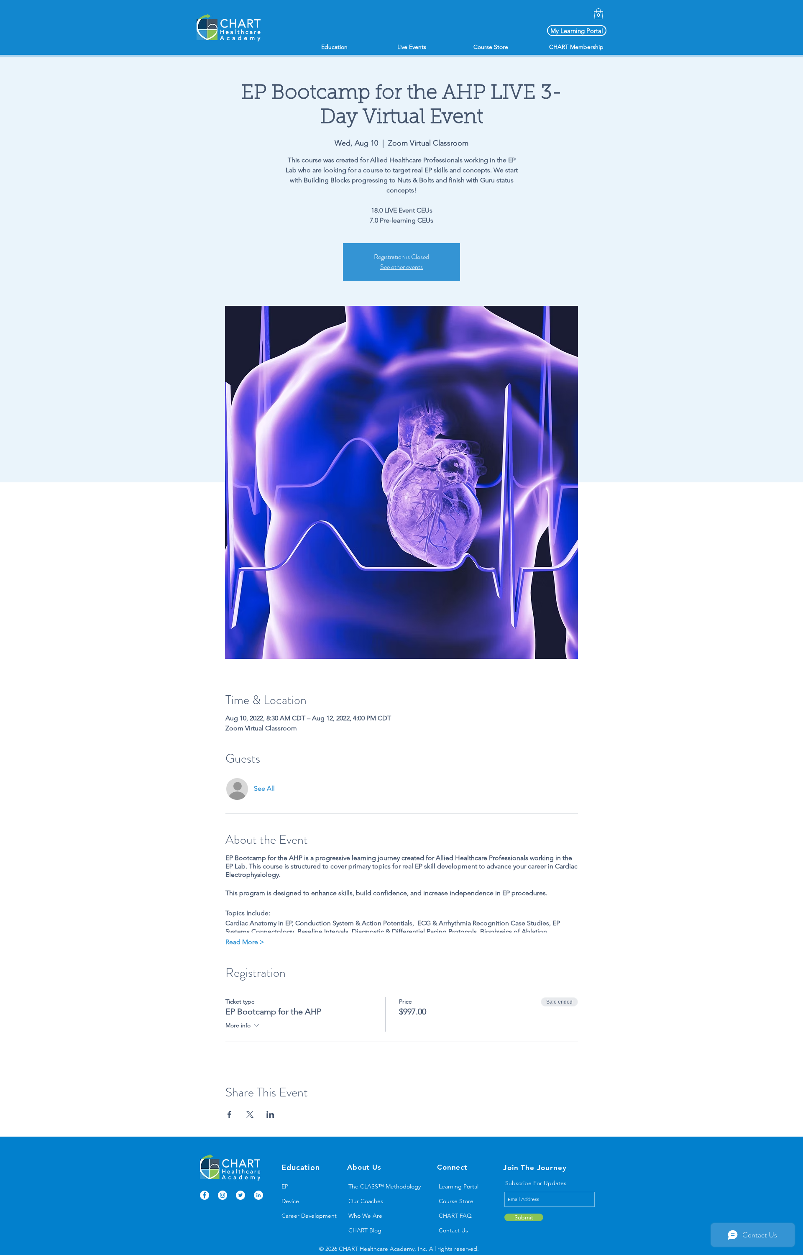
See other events (401, 266)
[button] (598, 13)
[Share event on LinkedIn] (270, 1114)
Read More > (244, 942)
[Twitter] (240, 1195)
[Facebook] (204, 1195)
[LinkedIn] (258, 1195)
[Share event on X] (250, 1114)
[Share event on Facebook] (229, 1114)
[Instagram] (222, 1195)
